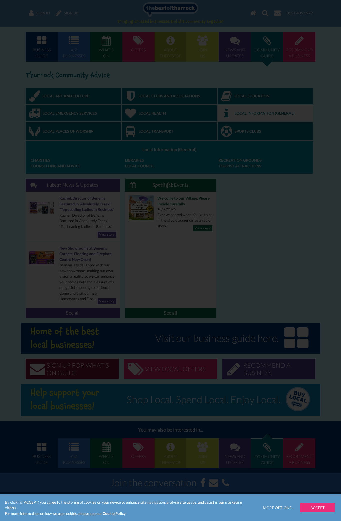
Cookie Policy (114, 513)
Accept (317, 507)
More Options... (278, 507)
